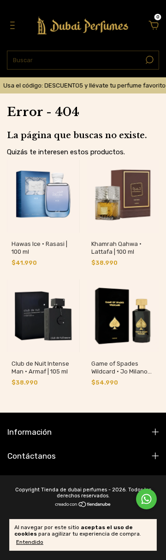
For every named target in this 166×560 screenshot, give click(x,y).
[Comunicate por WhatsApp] (146, 499)
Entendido (29, 542)
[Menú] (14, 26)
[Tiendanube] (83, 505)
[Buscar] (149, 60)
